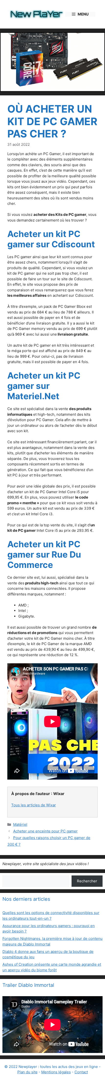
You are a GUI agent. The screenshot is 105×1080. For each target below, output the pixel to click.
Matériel (20, 824)
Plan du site (27, 1072)
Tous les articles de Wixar (33, 805)
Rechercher (87, 881)
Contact (81, 1072)
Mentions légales (56, 1072)
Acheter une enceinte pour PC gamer (45, 831)
